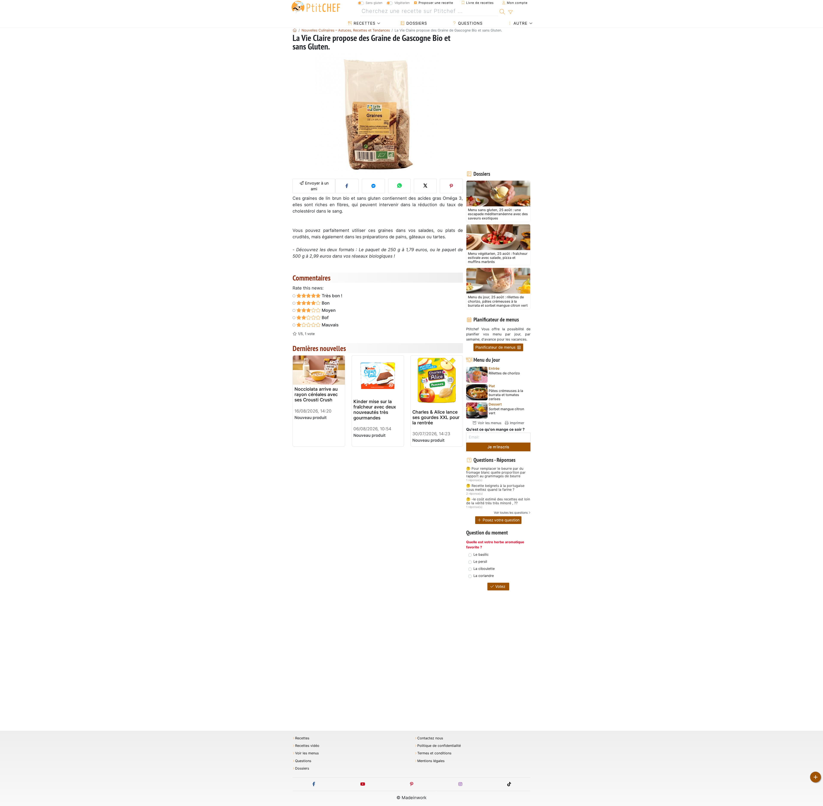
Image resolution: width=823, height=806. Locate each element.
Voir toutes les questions (511, 512)
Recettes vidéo (307, 746)
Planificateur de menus (496, 347)
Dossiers (416, 23)
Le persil (480, 561)
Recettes (363, 23)
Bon (325, 303)
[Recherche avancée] (510, 12)
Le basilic (481, 554)
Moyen (328, 310)
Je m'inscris (498, 447)
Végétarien (402, 3)
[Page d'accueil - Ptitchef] (295, 30)
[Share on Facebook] (346, 186)
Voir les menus (489, 423)
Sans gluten (374, 3)
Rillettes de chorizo (504, 373)
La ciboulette (484, 568)
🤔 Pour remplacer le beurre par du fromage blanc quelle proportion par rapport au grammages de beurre (496, 472)
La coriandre (483, 575)
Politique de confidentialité (439, 746)
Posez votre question (501, 520)
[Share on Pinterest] (451, 186)
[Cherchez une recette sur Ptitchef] (502, 11)
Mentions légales (431, 761)
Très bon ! (331, 295)
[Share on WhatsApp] (399, 186)
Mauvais (330, 324)
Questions (469, 23)
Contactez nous (430, 738)
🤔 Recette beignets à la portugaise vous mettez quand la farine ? (495, 487)
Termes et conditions (434, 753)
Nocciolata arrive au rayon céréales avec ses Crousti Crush (316, 394)
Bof (325, 317)
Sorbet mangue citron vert (506, 411)
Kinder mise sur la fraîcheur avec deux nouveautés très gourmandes (374, 409)
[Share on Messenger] (373, 186)
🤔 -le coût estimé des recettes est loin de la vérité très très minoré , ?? (498, 501)
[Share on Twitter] (425, 186)
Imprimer (516, 423)
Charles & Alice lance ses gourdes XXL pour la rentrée (436, 417)
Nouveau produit (310, 417)
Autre (519, 23)
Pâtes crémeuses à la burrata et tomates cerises (506, 395)
